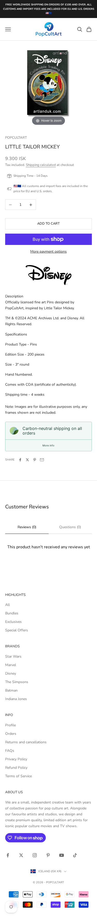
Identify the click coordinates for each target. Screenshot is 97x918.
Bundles (11, 613)
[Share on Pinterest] (35, 460)
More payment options (48, 251)
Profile (10, 725)
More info (48, 445)
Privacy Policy (16, 759)
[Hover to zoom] (48, 83)
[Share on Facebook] (20, 460)
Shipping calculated (41, 165)
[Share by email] (42, 460)
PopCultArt (16, 137)
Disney (10, 673)
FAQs (9, 750)
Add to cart (48, 223)
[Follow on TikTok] (75, 855)
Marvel (10, 665)
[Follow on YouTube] (61, 855)
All (7, 604)
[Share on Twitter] (27, 460)
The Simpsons (16, 681)
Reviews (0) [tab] (27, 527)
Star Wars (13, 656)
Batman (11, 690)
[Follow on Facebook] (7, 855)
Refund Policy (16, 767)
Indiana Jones (16, 698)
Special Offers (16, 630)
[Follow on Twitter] (21, 855)
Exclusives (13, 621)
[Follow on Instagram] (34, 855)
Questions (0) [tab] (70, 527)
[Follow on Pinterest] (48, 855)
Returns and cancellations (26, 742)
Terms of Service (18, 776)
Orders (10, 733)
